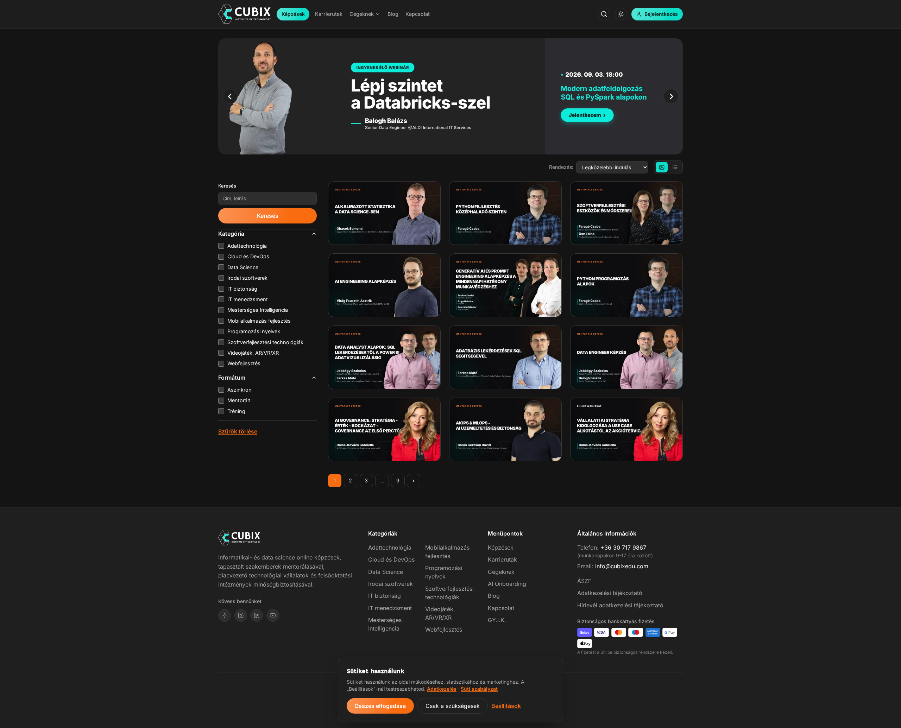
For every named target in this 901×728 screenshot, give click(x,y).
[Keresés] (604, 14)
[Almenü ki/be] (377, 14)
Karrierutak (502, 559)
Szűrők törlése (237, 431)
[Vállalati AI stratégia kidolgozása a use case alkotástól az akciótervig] (626, 429)
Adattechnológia (389, 547)
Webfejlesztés (443, 629)
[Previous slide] (230, 96)
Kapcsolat (501, 608)
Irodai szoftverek (390, 583)
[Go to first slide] (671, 96)
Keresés (227, 186)
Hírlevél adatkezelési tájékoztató (620, 605)
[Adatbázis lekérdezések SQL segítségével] (505, 357)
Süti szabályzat (479, 689)
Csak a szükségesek (453, 705)
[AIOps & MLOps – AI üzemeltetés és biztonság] (505, 429)
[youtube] (272, 615)
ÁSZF (584, 580)
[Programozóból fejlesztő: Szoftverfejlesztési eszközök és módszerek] (626, 213)
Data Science (385, 571)
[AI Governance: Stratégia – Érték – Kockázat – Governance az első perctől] (384, 429)
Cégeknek (501, 571)
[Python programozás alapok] (626, 285)
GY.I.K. (497, 619)
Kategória (231, 233)
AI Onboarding (507, 583)
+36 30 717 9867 (623, 547)
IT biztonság (384, 595)
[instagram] (240, 615)
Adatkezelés (441, 689)
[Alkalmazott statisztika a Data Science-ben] (384, 213)
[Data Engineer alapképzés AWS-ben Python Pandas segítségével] (626, 357)
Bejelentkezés (661, 14)
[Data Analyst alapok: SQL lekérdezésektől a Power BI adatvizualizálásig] (384, 357)
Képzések (293, 14)
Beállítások (506, 705)
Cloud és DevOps (391, 559)
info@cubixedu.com (621, 566)
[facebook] (224, 615)
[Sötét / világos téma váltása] (621, 14)
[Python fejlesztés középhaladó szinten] (505, 213)
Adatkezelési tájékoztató (609, 592)
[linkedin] (256, 615)
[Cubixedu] (244, 14)
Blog (494, 595)
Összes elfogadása (380, 705)
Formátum (231, 377)
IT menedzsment (390, 608)
